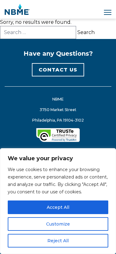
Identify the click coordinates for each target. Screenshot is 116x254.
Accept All (58, 207)
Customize (58, 224)
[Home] (17, 9)
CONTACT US (58, 70)
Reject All (58, 240)
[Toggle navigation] (107, 12)
